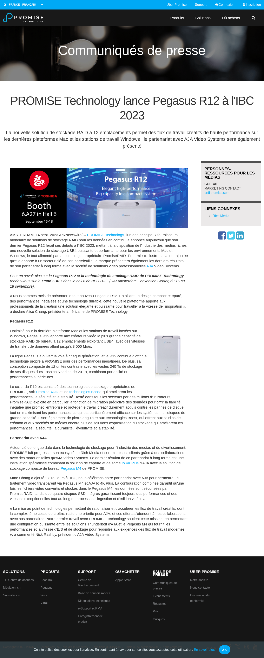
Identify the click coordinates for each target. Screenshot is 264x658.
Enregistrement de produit (90, 618)
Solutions (203, 18)
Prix (155, 611)
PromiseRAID (47, 392)
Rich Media (221, 216)
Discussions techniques (94, 600)
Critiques (159, 619)
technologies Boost (85, 392)
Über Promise (176, 4)
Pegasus (46, 587)
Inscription (253, 4)
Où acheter (231, 18)
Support (200, 4)
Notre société (199, 580)
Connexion (226, 4)
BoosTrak (46, 580)
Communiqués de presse (165, 585)
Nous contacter (200, 587)
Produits (177, 18)
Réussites (159, 603)
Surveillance (11, 595)
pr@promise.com (216, 192)
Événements (161, 596)
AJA (149, 266)
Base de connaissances (94, 593)
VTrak (44, 603)
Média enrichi (12, 587)
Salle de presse (162, 573)
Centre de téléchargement (88, 582)
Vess (43, 595)
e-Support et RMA (90, 608)
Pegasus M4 (71, 468)
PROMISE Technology (105, 235)
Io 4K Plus (130, 463)
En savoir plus (204, 649)
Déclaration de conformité (200, 597)
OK (224, 649)
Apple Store (123, 580)
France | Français (22, 4)
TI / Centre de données (18, 580)
